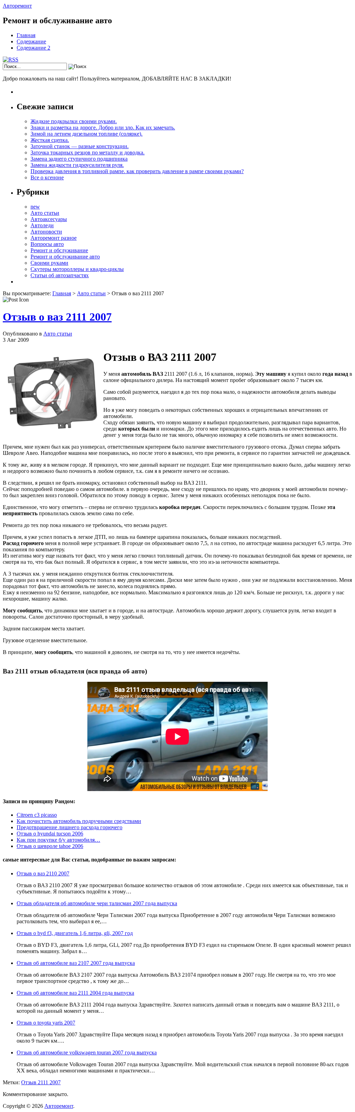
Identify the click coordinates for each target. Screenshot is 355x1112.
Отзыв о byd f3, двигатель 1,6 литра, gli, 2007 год (75, 933)
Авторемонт (17, 6)
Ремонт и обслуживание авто (65, 257)
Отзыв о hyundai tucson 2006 (50, 834)
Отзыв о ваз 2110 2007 (43, 873)
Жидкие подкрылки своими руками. (74, 121)
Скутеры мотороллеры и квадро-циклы (77, 269)
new (35, 207)
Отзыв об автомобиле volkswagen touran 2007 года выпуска (87, 1052)
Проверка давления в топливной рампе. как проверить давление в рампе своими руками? (137, 171)
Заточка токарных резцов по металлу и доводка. (88, 152)
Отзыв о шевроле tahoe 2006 (50, 846)
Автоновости (46, 232)
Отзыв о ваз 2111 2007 (57, 317)
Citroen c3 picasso (37, 815)
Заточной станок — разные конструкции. (80, 146)
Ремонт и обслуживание (59, 250)
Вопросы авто (47, 244)
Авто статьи (45, 213)
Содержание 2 (33, 48)
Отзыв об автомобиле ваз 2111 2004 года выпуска (75, 993)
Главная (26, 35)
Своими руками (49, 263)
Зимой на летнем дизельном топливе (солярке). (86, 134)
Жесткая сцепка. (50, 140)
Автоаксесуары (49, 219)
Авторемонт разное (54, 238)
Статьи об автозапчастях (60, 275)
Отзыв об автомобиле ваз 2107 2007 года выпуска (76, 963)
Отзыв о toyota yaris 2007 (46, 1023)
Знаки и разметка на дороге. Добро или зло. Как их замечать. (103, 127)
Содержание (31, 41)
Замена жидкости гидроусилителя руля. (77, 165)
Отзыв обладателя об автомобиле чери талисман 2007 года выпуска (97, 903)
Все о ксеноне (47, 177)
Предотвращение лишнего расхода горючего (69, 827)
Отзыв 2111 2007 (41, 1082)
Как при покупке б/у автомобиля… (58, 840)
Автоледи (42, 225)
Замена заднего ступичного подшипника (79, 159)
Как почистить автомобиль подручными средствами (79, 821)
